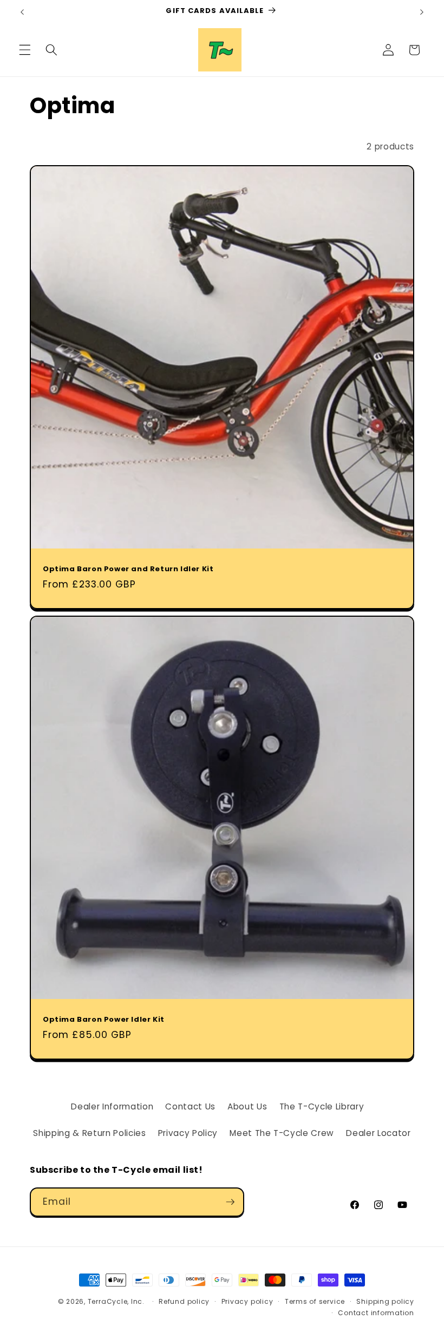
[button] (25, 50)
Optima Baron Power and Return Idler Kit (128, 569)
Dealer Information (112, 1106)
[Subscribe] (230, 1202)
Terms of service (315, 1301)
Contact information (376, 1312)
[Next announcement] (422, 12)
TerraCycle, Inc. (116, 1301)
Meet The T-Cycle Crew (282, 1133)
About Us (247, 1106)
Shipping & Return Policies (89, 1133)
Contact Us (190, 1106)
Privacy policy (247, 1301)
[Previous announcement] (22, 12)
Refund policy (184, 1301)
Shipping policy (385, 1301)
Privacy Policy (188, 1133)
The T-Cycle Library (321, 1106)
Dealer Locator (378, 1133)
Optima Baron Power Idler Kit (104, 1019)
